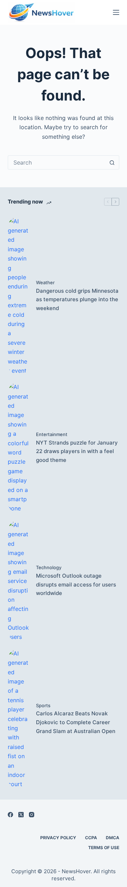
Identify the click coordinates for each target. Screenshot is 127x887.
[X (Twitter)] (21, 814)
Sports (43, 705)
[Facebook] (10, 814)
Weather (45, 282)
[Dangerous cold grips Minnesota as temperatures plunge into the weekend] (18, 296)
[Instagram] (31, 814)
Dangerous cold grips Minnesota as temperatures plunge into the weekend (77, 299)
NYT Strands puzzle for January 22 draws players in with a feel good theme (77, 451)
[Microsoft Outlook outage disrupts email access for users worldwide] (18, 581)
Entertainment (51, 434)
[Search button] (112, 162)
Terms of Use (103, 847)
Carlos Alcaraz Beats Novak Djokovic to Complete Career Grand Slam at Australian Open (75, 722)
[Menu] (116, 12)
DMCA (112, 837)
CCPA (91, 837)
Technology (48, 567)
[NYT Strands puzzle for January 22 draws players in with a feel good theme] (18, 447)
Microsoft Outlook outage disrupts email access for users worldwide (76, 584)
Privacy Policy (58, 837)
